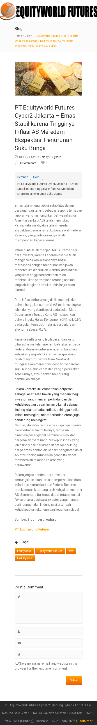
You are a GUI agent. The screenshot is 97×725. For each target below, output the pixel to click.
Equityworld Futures (50, 551)
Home (18, 35)
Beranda (22, 177)
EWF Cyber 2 (24, 558)
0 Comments (28, 163)
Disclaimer (84, 721)
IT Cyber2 (55, 157)
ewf (71, 551)
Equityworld (24, 551)
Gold (27, 35)
